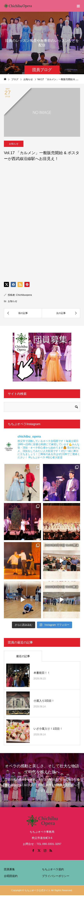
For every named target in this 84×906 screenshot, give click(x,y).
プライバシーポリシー (55, 875)
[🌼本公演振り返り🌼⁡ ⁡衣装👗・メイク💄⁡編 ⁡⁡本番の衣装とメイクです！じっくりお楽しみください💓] (22, 482)
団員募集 (9, 869)
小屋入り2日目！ (44, 700)
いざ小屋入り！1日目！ (48, 728)
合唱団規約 (11, 875)
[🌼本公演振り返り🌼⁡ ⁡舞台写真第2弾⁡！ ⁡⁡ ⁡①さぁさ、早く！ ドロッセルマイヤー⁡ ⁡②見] (61, 482)
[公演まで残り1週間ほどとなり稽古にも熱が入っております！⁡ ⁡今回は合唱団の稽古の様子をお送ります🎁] (61, 599)
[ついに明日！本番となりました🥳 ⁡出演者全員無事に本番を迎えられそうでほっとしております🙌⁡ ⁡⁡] (22, 560)
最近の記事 (23, 656)
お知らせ (13, 143)
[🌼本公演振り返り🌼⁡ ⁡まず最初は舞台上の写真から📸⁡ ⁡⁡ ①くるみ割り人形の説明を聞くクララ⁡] (22, 521)
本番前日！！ (42, 672)
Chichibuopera (24, 295)
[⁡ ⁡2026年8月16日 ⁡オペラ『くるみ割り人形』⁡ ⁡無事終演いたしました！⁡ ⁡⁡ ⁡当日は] (61, 521)
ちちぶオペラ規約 (53, 869)
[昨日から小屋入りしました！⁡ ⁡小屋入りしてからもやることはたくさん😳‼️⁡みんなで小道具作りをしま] (61, 560)
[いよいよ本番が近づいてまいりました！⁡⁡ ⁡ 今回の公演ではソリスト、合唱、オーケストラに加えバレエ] (22, 599)
